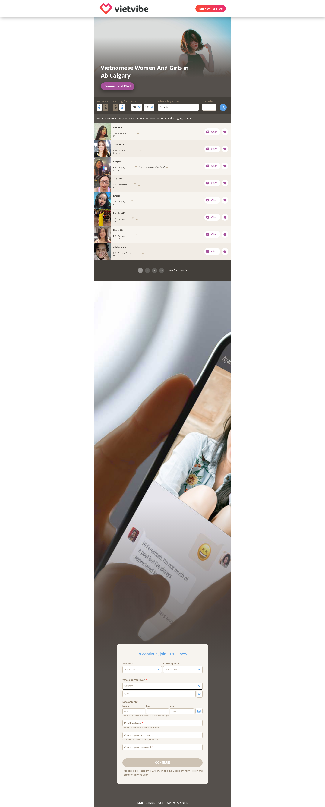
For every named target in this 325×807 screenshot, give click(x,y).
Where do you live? (169, 101)
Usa (160, 802)
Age (133, 101)
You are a (102, 101)
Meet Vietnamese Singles (112, 118)
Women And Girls (177, 802)
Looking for (120, 101)
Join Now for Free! (211, 8)
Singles (150, 802)
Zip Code (207, 101)
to (145, 101)
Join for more (176, 270)
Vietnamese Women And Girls (148, 118)
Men (140, 802)
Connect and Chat (117, 86)
